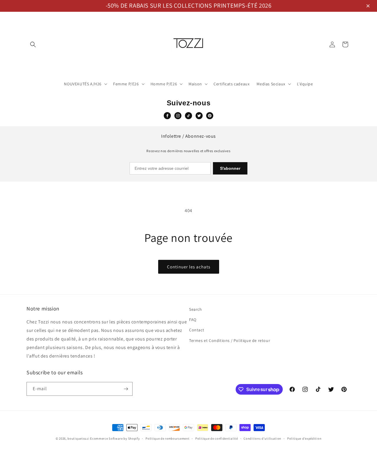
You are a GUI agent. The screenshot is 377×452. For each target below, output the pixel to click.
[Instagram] (177, 115)
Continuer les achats (188, 267)
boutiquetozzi (78, 438)
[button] (369, 6)
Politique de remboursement (167, 438)
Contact (196, 330)
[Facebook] (167, 115)
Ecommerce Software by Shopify (115, 438)
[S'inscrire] (125, 389)
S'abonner (230, 168)
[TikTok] (188, 115)
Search (195, 309)
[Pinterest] (209, 115)
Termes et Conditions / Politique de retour (229, 340)
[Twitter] (199, 115)
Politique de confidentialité (216, 438)
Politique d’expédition (304, 438)
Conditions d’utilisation (262, 438)
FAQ (192, 319)
